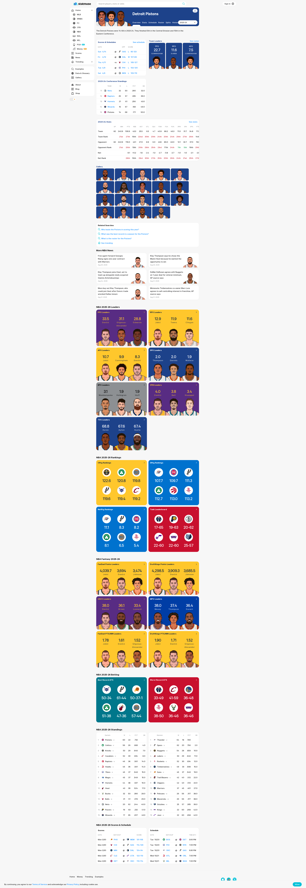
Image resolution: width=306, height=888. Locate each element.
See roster (194, 41)
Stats (144, 22)
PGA (79, 44)
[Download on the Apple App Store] (223, 879)
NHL (79, 36)
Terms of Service (39, 884)
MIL (167, 861)
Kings (159, 809)
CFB (79, 27)
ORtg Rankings (104, 462)
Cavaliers (109, 756)
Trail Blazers (162, 777)
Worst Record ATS (158, 680)
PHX (116, 839)
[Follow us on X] (234, 879)
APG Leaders (104, 350)
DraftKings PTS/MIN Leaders (163, 633)
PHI (123, 67)
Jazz (159, 815)
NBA (79, 31)
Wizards (111, 106)
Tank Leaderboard (158, 509)
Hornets (111, 101)
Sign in (227, 3)
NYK (184, 845)
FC (78, 23)
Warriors (160, 788)
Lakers (160, 756)
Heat (107, 788)
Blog (77, 89)
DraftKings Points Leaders (162, 564)
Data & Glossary (82, 73)
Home (72, 876)
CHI (123, 62)
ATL (168, 855)
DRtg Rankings (156, 462)
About (78, 84)
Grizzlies (160, 804)
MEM (132, 839)
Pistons (108, 740)
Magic (108, 777)
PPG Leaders (103, 312)
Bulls (107, 799)
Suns (159, 772)
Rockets (160, 761)
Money (80, 49)
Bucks (107, 793)
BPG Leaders (103, 385)
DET (115, 861)
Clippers (160, 782)
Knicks (108, 750)
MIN (115, 850)
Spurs (159, 745)
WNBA (79, 18)
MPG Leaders (156, 599)
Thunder (161, 740)
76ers (107, 772)
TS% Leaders (104, 419)
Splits (168, 22)
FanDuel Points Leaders (108, 564)
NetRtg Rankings (105, 509)
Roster (161, 22)
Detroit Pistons (145, 13)
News (77, 57)
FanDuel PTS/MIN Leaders (109, 633)
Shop (77, 93)
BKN (124, 73)
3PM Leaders (156, 385)
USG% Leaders (104, 599)
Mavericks (161, 799)
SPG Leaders (156, 350)
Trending (89, 876)
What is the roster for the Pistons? (116, 238)
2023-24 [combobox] (183, 22)
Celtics (108, 745)
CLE (115, 855)
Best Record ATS (105, 680)
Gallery (78, 77)
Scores (78, 53)
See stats (193, 121)
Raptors (111, 96)
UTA (132, 855)
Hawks (108, 766)
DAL (124, 57)
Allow (297, 884)
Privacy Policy (73, 884)
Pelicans (160, 793)
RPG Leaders (156, 312)
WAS (185, 861)
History (175, 22)
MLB (79, 14)
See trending (107, 243)
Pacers (108, 809)
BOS (168, 839)
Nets (110, 90)
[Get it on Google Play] (229, 879)
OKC (132, 861)
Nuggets (161, 750)
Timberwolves (163, 766)
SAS (124, 51)
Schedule (152, 22)
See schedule (139, 42)
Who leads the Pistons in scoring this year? (120, 229)
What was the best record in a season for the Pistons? (125, 234)
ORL (184, 855)
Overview (136, 22)
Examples (79, 69)
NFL (78, 40)
